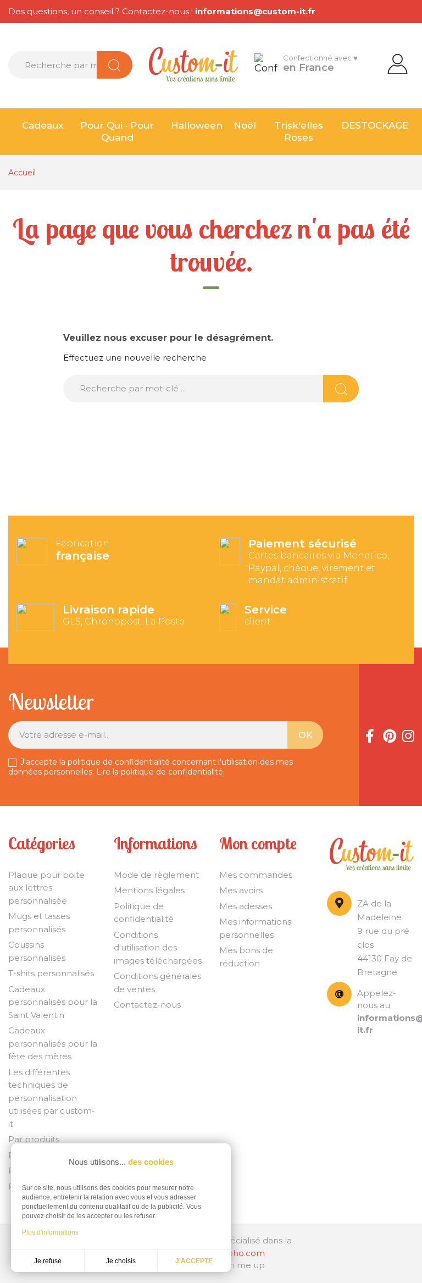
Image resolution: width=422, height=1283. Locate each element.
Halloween (197, 125)
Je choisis (121, 1261)
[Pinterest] (389, 735)
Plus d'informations (50, 1232)
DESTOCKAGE (374, 125)
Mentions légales (149, 890)
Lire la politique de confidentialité (159, 772)
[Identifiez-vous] (397, 63)
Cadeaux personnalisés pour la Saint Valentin (52, 1002)
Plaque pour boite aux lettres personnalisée (46, 888)
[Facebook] (370, 735)
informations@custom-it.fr (255, 11)
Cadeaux (42, 125)
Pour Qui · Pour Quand (117, 131)
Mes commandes (255, 875)
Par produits (33, 1139)
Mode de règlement (156, 875)
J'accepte (194, 1261)
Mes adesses (245, 906)
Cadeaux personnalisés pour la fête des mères (52, 1043)
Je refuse (48, 1261)
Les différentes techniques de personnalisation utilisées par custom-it (51, 1098)
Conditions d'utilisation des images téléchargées (158, 948)
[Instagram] (408, 735)
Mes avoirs (241, 890)
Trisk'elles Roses (298, 131)
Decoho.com (237, 1253)
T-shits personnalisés (51, 973)
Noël (245, 125)
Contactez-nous (147, 1004)
